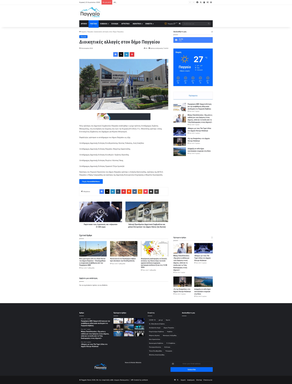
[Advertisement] (168, 12)
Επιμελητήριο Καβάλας (156, 331)
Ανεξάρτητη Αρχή (154, 328)
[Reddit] (129, 191)
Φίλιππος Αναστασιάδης (156, 355)
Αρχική (84, 24)
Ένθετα (148, 24)
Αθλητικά (137, 24)
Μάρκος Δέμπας (154, 335)
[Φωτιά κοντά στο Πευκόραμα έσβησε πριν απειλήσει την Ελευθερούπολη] (123, 248)
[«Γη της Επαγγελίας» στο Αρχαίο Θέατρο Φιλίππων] (179, 141)
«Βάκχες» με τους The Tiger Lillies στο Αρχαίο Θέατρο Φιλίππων (136, 2)
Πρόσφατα (193, 96)
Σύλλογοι (167, 347)
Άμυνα (168, 320)
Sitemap (199, 380)
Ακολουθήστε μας (188, 313)
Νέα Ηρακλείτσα (154, 339)
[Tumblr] (118, 191)
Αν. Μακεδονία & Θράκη (157, 324)
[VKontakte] (134, 191)
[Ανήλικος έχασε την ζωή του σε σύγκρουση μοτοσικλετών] (139, 327)
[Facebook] (115, 54)
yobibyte (145, 380)
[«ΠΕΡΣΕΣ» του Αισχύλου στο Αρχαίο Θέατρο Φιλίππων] (139, 333)
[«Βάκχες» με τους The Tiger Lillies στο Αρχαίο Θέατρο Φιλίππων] (179, 131)
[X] (121, 54)
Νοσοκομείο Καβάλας (156, 343)
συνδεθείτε (103, 285)
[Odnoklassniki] (140, 191)
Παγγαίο (93, 24)
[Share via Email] (151, 191)
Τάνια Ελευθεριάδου (155, 351)
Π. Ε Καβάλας (170, 343)
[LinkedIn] (126, 54)
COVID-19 (152, 320)
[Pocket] (145, 191)
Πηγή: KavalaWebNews (91, 181)
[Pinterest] (132, 54)
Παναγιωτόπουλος (155, 347)
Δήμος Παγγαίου (169, 328)
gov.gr (161, 320)
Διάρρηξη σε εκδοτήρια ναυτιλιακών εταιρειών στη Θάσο (202, 291)
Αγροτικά (125, 24)
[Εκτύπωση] (156, 191)
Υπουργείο (168, 351)
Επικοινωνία (207, 380)
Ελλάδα (114, 24)
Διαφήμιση (191, 380)
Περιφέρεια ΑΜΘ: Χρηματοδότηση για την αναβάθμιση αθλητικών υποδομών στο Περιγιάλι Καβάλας (199, 106)
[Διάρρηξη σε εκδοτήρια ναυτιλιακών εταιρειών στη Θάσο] (179, 151)
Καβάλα (103, 24)
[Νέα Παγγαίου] (90, 12)
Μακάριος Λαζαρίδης (170, 335)
